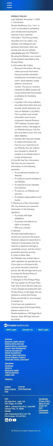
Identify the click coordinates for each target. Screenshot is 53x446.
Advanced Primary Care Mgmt (17, 359)
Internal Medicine (11, 372)
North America (10, 389)
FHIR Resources (24, 389)
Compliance (43, 412)
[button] (27, 330)
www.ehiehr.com (18, 53)
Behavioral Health (12, 370)
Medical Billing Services (14, 344)
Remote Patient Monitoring (15, 355)
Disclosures (43, 410)
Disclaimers (43, 399)
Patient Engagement (13, 353)
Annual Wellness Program (15, 357)
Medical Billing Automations (16, 346)
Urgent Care (9, 375)
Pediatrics (9, 379)
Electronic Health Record (14, 341)
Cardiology (9, 366)
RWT (41, 408)
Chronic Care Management (15, 348)
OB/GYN (8, 368)
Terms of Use (44, 403)
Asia (6, 391)
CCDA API (43, 406)
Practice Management (13, 350)
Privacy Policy (44, 401)
